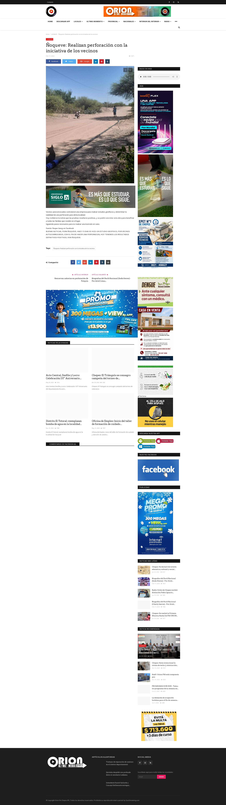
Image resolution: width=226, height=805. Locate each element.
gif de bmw (142, 396)
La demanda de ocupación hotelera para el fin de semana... (165, 699)
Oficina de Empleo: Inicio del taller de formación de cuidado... (112, 422)
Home (50, 21)
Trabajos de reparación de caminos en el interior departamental (119, 763)
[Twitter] (79, 262)
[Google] (84, 262)
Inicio (47, 34)
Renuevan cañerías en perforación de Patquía (71, 279)
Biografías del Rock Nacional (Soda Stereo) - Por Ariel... (164, 579)
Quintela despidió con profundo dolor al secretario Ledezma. (118, 773)
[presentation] (125, 70)
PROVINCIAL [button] (113, 21)
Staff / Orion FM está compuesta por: (165, 676)
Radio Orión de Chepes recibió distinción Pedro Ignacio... (165, 591)
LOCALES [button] (78, 21)
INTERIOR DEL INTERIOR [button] (149, 21)
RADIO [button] (167, 21)
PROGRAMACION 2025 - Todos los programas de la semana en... (165, 687)
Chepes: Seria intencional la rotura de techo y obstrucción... (165, 664)
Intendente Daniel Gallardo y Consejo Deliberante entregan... (118, 784)
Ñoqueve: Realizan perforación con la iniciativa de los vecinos (74, 248)
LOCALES (54, 34)
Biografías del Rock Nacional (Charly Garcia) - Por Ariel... (164, 603)
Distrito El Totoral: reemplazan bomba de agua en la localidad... (64, 422)
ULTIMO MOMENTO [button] (95, 21)
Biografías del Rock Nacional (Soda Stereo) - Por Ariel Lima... (111, 279)
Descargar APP (63, 21)
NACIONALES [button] (128, 21)
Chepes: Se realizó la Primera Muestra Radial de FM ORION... (165, 614)
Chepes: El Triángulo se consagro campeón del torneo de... (111, 377)
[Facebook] (73, 262)
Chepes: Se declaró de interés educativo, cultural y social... (164, 568)
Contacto (50, 2)
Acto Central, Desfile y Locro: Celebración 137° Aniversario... (63, 377)
